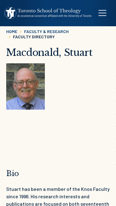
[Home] (48, 13)
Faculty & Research (46, 31)
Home (11, 31)
